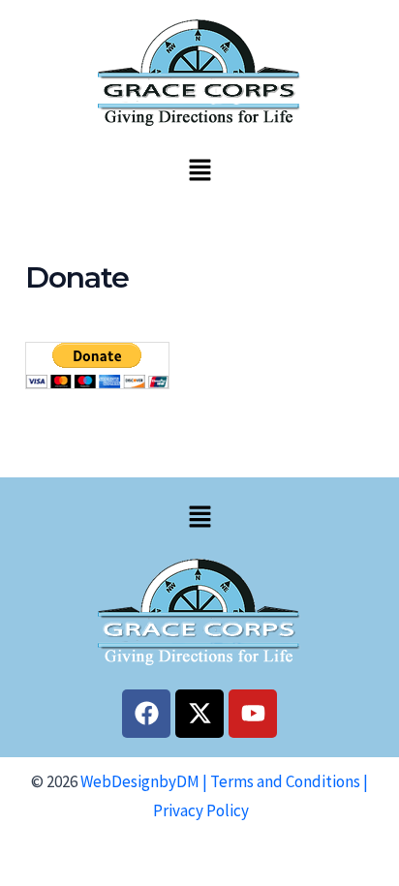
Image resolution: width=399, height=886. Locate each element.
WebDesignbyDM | (145, 781)
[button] (199, 171)
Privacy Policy (201, 810)
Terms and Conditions (285, 781)
